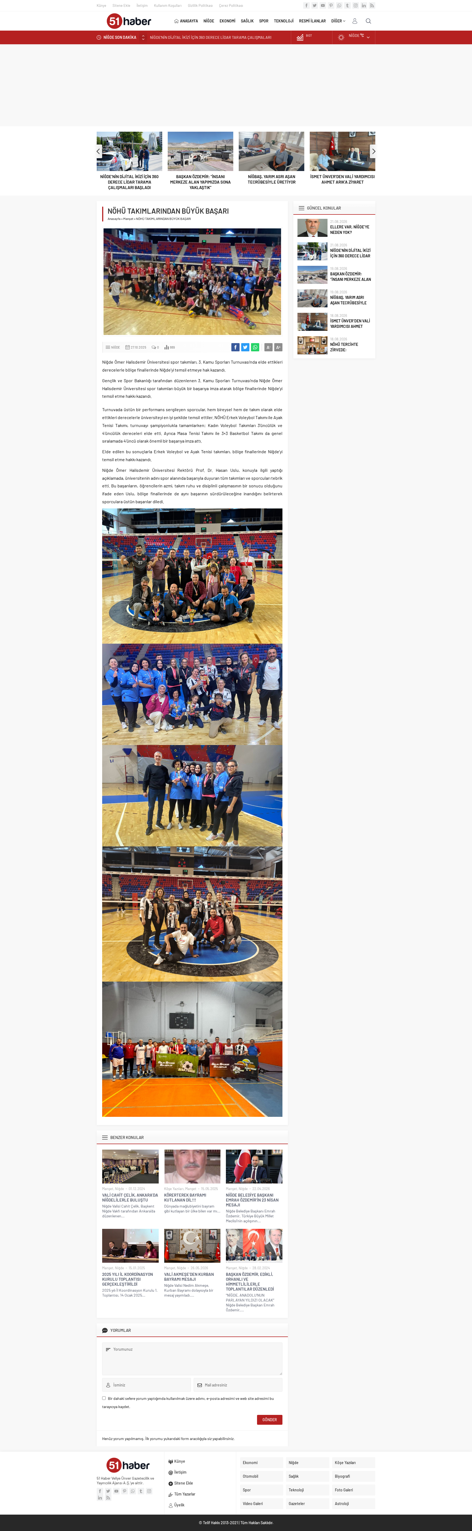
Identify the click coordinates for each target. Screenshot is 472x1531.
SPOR (264, 21)
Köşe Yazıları (174, 1188)
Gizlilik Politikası (200, 5)
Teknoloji (296, 1490)
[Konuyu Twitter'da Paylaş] (245, 347)
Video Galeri (253, 1503)
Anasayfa (114, 218)
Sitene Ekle (121, 5)
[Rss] (372, 5)
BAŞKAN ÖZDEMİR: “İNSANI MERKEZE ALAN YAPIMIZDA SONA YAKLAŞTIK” (212, 37)
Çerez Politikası (231, 5)
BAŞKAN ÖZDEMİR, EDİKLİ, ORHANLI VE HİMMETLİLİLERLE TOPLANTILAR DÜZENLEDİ (250, 1281)
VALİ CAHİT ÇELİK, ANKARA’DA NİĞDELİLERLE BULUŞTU (130, 1197)
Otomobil (250, 1476)
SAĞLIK (247, 21)
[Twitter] (314, 5)
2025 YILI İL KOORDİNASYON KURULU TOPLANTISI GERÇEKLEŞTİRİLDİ (127, 1279)
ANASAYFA (189, 21)
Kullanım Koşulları (168, 5)
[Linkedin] (364, 5)
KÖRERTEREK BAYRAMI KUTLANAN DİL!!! (185, 1197)
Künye (101, 5)
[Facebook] (306, 5)
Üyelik (179, 1505)
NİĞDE (208, 21)
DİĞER (336, 21)
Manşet (128, 218)
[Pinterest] (331, 5)
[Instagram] (355, 5)
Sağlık (294, 1476)
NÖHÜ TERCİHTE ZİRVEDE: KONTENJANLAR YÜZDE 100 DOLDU (342, 179)
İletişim (142, 5)
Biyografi (342, 1476)
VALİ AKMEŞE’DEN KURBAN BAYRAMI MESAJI (189, 1277)
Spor (247, 1490)
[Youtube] (323, 5)
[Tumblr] (347, 5)
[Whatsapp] (339, 5)
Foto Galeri (344, 1490)
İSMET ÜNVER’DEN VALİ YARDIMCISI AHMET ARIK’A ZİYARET (271, 179)
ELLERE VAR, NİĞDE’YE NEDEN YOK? (349, 230)
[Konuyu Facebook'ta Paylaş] (235, 347)
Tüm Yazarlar (184, 1494)
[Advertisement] (236, 85)
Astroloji (342, 1503)
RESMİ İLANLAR (312, 21)
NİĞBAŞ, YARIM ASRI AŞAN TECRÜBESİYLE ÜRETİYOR (201, 179)
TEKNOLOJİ (284, 21)
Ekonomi (250, 1462)
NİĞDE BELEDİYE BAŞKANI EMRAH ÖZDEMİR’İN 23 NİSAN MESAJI (252, 1200)
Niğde (115, 347)
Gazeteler (297, 1503)
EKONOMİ (227, 21)
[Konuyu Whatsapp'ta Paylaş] (255, 347)
